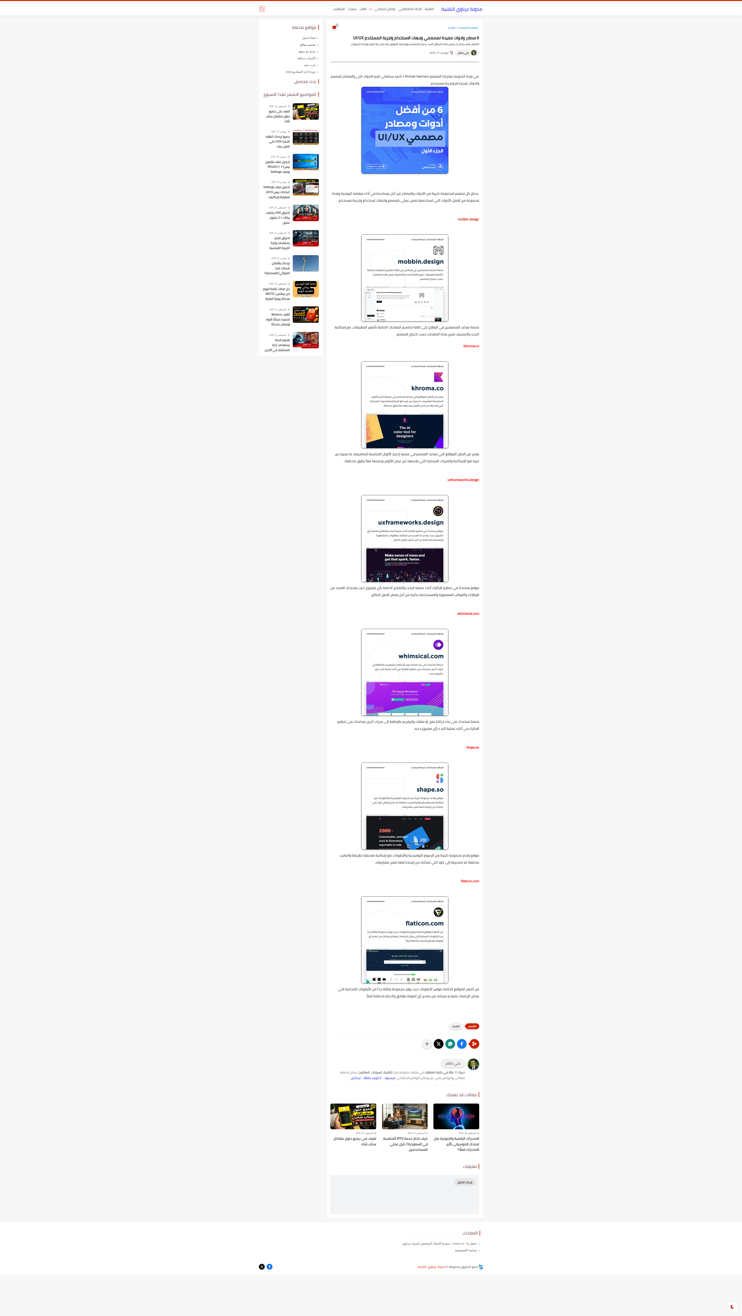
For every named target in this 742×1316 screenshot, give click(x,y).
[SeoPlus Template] (480, 1266)
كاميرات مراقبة (306, 58)
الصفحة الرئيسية (468, 27)
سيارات (352, 9)
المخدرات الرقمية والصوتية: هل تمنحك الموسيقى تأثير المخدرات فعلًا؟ (456, 1144)
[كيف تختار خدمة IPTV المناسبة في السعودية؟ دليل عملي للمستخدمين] (405, 1116)
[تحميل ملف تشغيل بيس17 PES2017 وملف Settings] (306, 162)
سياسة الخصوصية (466, 1250)
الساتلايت (339, 9)
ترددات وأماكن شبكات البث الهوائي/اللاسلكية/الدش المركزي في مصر (277, 268)
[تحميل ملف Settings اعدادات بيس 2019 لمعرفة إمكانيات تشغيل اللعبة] (306, 187)
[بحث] (262, 9)
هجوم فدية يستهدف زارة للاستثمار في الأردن (277, 345)
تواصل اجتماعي (385, 9)
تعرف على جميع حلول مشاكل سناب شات (354, 1141)
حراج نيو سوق (307, 51)
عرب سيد (310, 64)
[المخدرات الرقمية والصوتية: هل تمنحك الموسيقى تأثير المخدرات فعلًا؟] (456, 1116)
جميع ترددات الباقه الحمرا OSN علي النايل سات (278, 141)
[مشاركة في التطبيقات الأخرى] (427, 1044)
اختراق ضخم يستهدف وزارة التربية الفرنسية (279, 243)
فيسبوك (389, 1078)
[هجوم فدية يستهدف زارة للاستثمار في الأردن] (306, 340)
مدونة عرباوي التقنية (462, 9)
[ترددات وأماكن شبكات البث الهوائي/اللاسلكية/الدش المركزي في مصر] (306, 263)
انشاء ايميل (309, 37)
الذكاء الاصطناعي (410, 9)
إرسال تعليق (464, 1182)
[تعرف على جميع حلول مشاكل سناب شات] (353, 1116)
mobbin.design (468, 219)
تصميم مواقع (308, 44)
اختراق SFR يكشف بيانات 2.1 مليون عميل (278, 217)
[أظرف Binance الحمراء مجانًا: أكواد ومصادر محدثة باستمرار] (306, 314)
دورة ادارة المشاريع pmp (301, 71)
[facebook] (269, 1267)
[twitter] (262, 1267)
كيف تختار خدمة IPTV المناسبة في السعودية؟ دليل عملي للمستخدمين (405, 1144)
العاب (363, 9)
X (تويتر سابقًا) (372, 1078)
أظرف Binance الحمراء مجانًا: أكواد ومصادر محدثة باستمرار (278, 319)
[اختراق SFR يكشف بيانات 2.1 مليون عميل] (306, 213)
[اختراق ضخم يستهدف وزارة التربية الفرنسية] (306, 238)
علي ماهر (463, 52)
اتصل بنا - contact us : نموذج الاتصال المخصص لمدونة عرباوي (439, 1243)
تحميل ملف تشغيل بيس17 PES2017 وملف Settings (277, 166)
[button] (462, 1044)
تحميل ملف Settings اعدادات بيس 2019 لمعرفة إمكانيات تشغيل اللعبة (276, 192)
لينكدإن (356, 1078)
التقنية (429, 9)
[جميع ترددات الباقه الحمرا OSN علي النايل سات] (306, 137)
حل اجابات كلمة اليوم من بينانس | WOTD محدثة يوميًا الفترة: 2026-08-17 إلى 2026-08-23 (276, 294)
